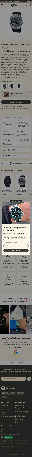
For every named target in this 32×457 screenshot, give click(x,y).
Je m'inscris (16, 250)
